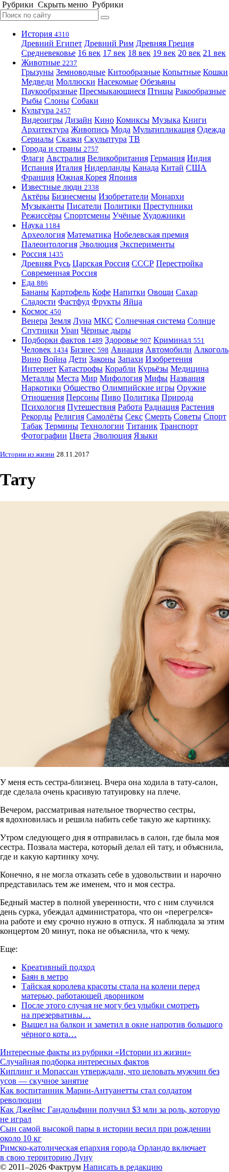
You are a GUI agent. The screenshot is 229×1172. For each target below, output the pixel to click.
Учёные (126, 215)
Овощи (161, 292)
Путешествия (91, 406)
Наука (40, 225)
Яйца (132, 301)
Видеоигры (42, 119)
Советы (187, 416)
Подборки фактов (62, 339)
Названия (187, 378)
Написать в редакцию (122, 1166)
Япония (123, 177)
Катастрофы (81, 368)
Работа (130, 406)
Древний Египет (51, 43)
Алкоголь (211, 349)
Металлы (37, 378)
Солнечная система (150, 320)
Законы (102, 359)
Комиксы (133, 119)
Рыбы (31, 100)
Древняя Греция (165, 43)
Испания (37, 167)
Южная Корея (81, 177)
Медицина (189, 368)
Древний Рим (109, 43)
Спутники (40, 330)
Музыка (166, 119)
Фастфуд (73, 301)
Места (67, 378)
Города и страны (60, 148)
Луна (82, 320)
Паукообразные (49, 91)
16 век (89, 52)
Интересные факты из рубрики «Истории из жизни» (95, 1052)
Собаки (85, 100)
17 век (114, 52)
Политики (122, 205)
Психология (43, 406)
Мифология (121, 378)
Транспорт (179, 426)
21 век (214, 52)
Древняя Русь (45, 263)
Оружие (191, 387)
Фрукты (106, 301)
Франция (37, 177)
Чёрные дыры (106, 330)
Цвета (80, 435)
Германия (167, 158)
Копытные (181, 72)
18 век (139, 52)
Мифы (156, 378)
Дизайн (78, 119)
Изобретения (168, 359)
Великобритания (117, 158)
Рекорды (36, 416)
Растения (197, 406)
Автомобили (168, 349)
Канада (146, 167)
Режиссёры (41, 215)
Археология (43, 234)
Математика (89, 234)
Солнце (201, 320)
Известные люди (60, 186)
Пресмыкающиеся (112, 91)
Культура (46, 110)
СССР (143, 263)
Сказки (69, 139)
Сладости (38, 301)
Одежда (211, 129)
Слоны (56, 100)
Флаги (32, 158)
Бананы (35, 292)
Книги (195, 119)
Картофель (70, 292)
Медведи (37, 81)
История (45, 33)
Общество (81, 387)
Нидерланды (107, 167)
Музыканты (42, 205)
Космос (41, 311)
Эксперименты (147, 244)
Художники (164, 215)
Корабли (120, 368)
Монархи (167, 196)
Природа (177, 397)
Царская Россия (100, 263)
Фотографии (44, 435)
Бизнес (89, 349)
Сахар (187, 292)
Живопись (90, 129)
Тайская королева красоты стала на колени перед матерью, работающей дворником (110, 991)
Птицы (160, 91)
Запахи (130, 359)
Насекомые (117, 81)
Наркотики (41, 387)
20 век (189, 52)
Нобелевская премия (151, 234)
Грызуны (37, 72)
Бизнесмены (74, 196)
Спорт (214, 416)
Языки (146, 435)
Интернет (38, 368)
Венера (34, 320)
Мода (120, 129)
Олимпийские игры (138, 387)
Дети (78, 359)
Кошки (215, 72)
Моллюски (75, 81)
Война (55, 359)
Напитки (129, 292)
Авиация (127, 349)
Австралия (65, 158)
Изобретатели (124, 196)
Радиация (161, 406)
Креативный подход (58, 967)
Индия (199, 158)
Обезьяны (158, 81)
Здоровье (128, 339)
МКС (103, 320)
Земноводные (80, 72)
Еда (34, 282)
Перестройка (179, 263)
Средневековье (48, 52)
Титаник (142, 426)
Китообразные (134, 72)
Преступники (168, 205)
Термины (61, 426)
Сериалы (37, 139)
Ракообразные (200, 91)
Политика (141, 397)
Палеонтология (49, 244)
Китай (172, 167)
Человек (44, 349)
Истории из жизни (27, 454)
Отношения (42, 397)
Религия (69, 416)
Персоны (82, 397)
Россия (42, 253)
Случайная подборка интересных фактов (74, 1061)
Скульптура (105, 139)
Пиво (111, 397)
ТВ (134, 139)
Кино (104, 119)
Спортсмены (87, 215)
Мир (89, 378)
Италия (68, 167)
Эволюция (98, 244)
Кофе (101, 292)
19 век (164, 52)
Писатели (84, 205)
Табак (32, 426)
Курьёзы (153, 368)
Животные (49, 62)
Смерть (158, 416)
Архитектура (45, 129)
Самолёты (104, 416)
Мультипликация (164, 129)
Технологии (102, 426)
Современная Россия (59, 272)
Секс (134, 416)
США (196, 167)
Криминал (179, 339)
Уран (70, 330)
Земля (60, 320)
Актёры (35, 196)
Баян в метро (44, 976)
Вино (31, 359)
